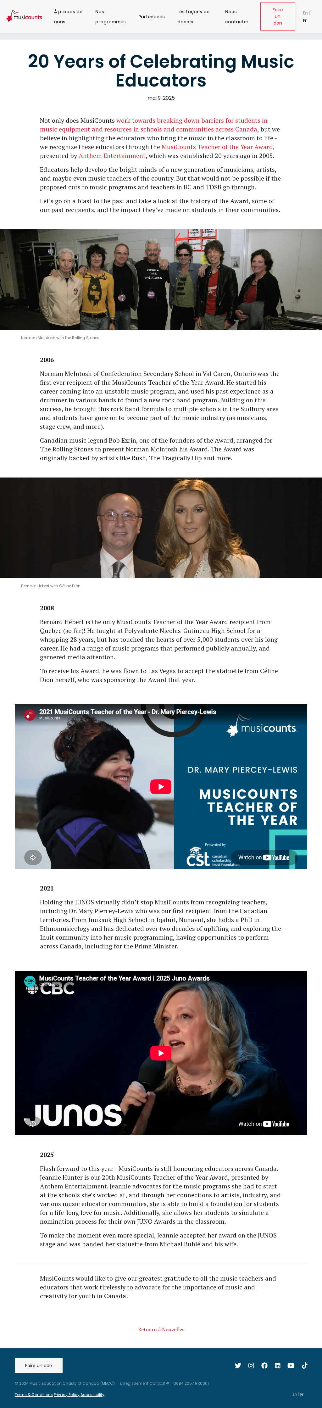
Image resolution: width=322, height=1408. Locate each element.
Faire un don (278, 16)
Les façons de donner (193, 16)
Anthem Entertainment (112, 155)
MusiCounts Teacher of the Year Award (217, 146)
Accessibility (92, 1394)
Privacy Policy (67, 1394)
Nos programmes (110, 16)
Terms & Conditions (34, 1394)
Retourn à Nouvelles (161, 1329)
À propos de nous (68, 16)
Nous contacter (236, 16)
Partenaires (151, 17)
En (306, 13)
